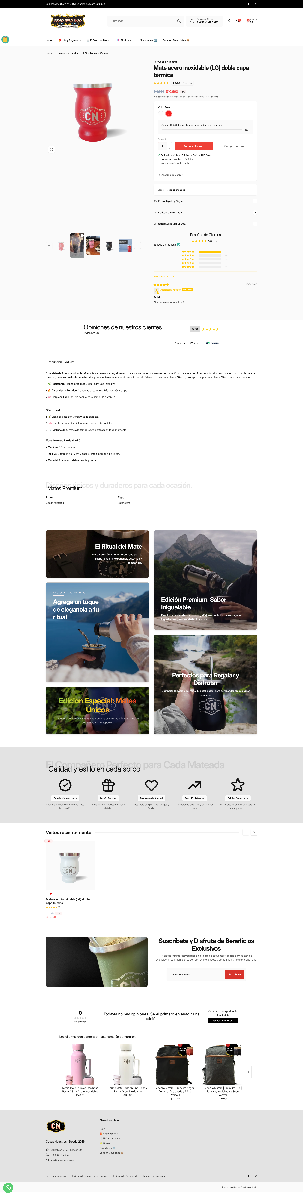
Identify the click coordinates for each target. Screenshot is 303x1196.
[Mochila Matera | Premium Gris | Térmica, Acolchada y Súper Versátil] (223, 1064)
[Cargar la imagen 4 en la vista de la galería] (109, 245)
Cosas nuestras (55, 502)
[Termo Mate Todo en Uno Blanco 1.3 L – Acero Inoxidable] (127, 1064)
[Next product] (248, 1072)
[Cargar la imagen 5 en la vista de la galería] (125, 245)
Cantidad (162, 139)
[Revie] (212, 343)
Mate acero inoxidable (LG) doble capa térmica (68, 901)
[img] (161, 284)
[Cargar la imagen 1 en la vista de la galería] (61, 245)
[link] (75, 4)
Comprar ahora (234, 146)
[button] (250, 21)
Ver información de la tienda (175, 163)
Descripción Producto (60, 362)
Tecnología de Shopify (249, 1187)
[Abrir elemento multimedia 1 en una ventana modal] (93, 107)
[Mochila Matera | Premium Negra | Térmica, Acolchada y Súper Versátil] (175, 1064)
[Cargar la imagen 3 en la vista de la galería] (93, 245)
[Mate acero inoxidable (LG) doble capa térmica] (70, 883)
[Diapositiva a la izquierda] (49, 245)
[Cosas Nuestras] (56, 1132)
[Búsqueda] (179, 21)
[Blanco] (161, 113)
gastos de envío (181, 97)
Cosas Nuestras (166, 61)
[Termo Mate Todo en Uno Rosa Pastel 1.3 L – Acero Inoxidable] (80, 1064)
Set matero (124, 502)
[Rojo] (169, 113)
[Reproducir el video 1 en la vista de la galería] (77, 245)
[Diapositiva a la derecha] (137, 245)
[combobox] (145, 21)
